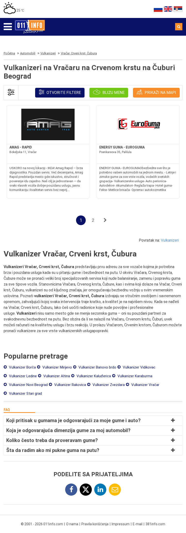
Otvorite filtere (63, 92)
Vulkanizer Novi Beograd (28, 385)
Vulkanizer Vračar (144, 385)
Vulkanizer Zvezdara (108, 385)
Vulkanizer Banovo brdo (97, 367)
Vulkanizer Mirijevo (56, 367)
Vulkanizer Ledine (22, 376)
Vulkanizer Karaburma (134, 376)
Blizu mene (112, 92)
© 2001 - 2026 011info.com (42, 524)
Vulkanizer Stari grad (25, 393)
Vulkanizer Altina (56, 376)
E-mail (137, 524)
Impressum (121, 524)
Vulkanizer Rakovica (69, 385)
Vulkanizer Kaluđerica (93, 376)
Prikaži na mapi (160, 92)
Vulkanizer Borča (22, 367)
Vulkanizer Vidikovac (138, 367)
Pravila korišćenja (94, 524)
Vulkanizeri (170, 240)
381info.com (155, 524)
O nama (72, 524)
